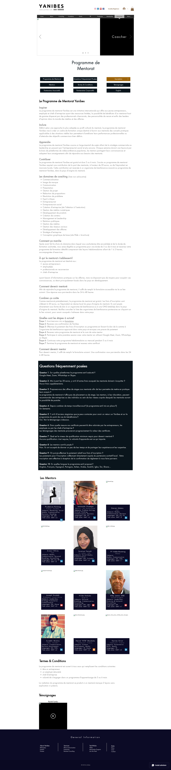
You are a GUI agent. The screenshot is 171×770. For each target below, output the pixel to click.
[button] (132, 9)
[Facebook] (103, 9)
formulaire (69, 321)
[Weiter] (131, 37)
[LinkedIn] (98, 9)
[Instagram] (95, 9)
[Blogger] (94, 649)
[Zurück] (40, 37)
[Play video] (53, 716)
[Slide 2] (85, 52)
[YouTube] (101, 9)
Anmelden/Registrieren (113, 9)
